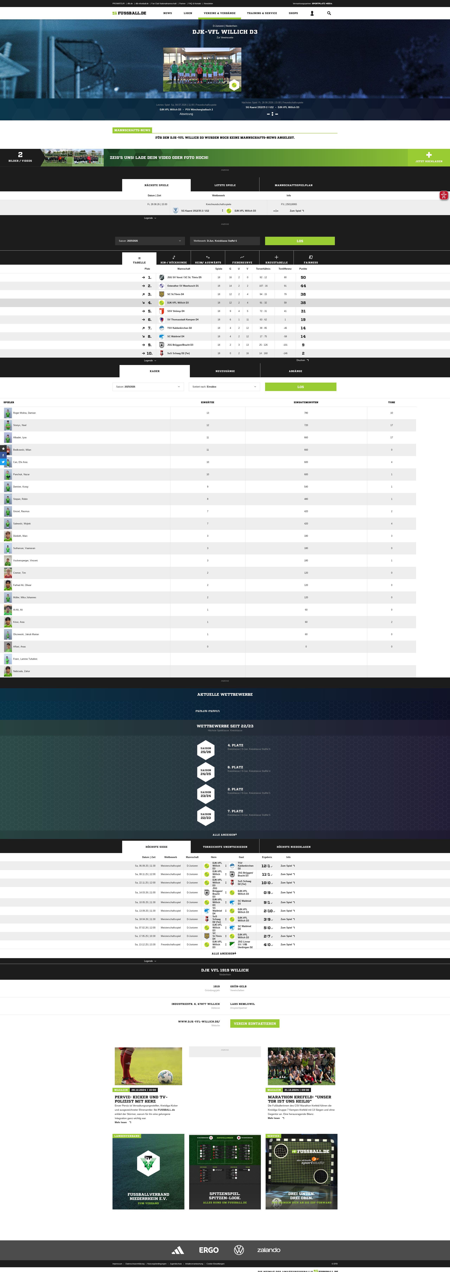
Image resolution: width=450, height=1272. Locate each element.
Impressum (117, 1264)
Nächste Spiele (156, 185)
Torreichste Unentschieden (225, 847)
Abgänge (295, 371)
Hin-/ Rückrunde (173, 262)
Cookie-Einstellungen (215, 1264)
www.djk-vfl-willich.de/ (199, 1021)
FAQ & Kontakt (194, 3)
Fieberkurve (242, 262)
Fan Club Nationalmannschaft (163, 3)
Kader (155, 371)
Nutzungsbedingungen (156, 1264)
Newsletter (208, 3)
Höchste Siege (157, 847)
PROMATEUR (118, 3)
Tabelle (139, 262)
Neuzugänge (225, 371)
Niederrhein (231, 26)
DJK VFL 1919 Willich (225, 970)
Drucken (301, 360)
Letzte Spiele (225, 185)
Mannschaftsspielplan (294, 185)
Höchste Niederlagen (294, 847)
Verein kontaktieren (255, 1023)
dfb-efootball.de (142, 3)
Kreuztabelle (276, 262)
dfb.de (130, 3)
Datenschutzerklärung (135, 1264)
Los (300, 241)
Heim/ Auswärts (208, 262)
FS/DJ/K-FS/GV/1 (207, 711)
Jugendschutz (176, 1264)
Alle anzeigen (224, 835)
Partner (182, 3)
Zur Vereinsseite (225, 37)
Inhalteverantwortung (194, 1264)
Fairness (311, 262)
